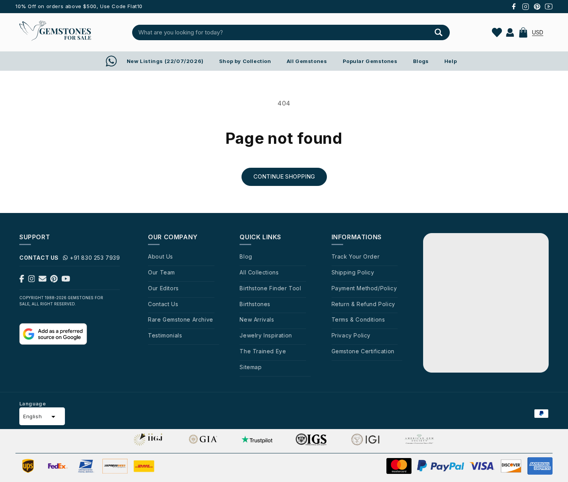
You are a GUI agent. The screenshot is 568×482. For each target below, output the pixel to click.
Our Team (161, 272)
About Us (160, 256)
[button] (523, 32)
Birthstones (255, 304)
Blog (246, 256)
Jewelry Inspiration (266, 335)
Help (450, 61)
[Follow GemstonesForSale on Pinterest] (54, 280)
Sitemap (251, 367)
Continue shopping (284, 176)
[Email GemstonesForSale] (42, 280)
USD (537, 32)
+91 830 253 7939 (95, 257)
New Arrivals (257, 319)
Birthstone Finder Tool (270, 288)
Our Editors (163, 288)
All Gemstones (307, 61)
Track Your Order (356, 256)
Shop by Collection (245, 61)
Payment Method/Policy (364, 288)
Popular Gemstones (370, 61)
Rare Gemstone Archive (180, 319)
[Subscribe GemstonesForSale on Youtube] (65, 280)
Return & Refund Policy (363, 304)
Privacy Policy (351, 335)
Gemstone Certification (363, 351)
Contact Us (163, 304)
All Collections (259, 272)
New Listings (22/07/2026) (165, 61)
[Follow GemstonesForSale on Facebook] (21, 280)
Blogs (421, 61)
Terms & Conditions (358, 319)
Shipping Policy (353, 272)
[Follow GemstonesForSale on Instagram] (31, 280)
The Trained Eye (263, 351)
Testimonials (165, 335)
